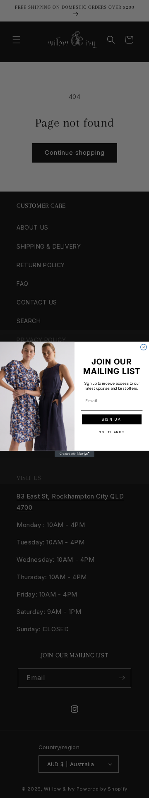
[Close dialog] (144, 347)
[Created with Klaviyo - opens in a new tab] (74, 453)
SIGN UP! (111, 419)
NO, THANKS (112, 432)
